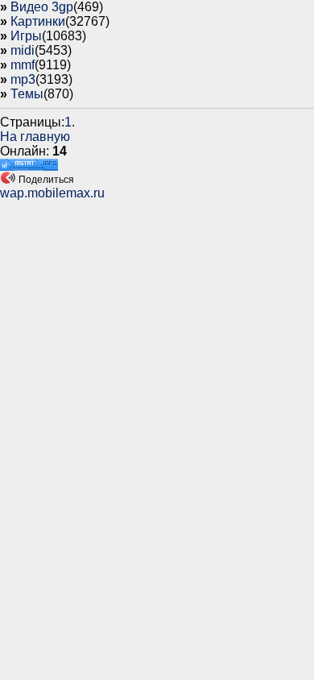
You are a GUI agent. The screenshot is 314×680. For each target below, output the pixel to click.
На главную (35, 136)
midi (22, 50)
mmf (22, 65)
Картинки (37, 21)
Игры (26, 36)
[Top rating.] (29, 166)
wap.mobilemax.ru (52, 193)
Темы (26, 94)
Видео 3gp (41, 7)
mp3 (22, 79)
